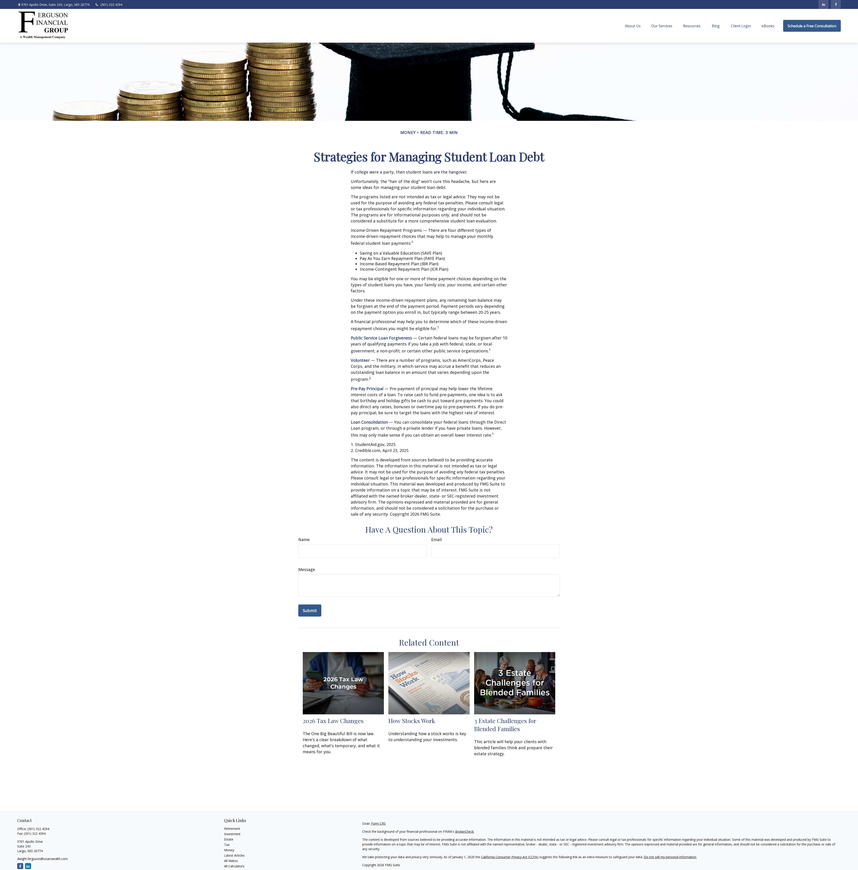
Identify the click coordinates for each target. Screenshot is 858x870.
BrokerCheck (464, 831)
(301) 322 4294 (111, 4)
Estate (228, 839)
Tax (226, 845)
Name (304, 539)
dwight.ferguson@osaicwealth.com (42, 859)
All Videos (231, 861)
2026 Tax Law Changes (333, 721)
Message (306, 569)
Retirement (232, 828)
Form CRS (378, 823)
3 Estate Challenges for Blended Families (505, 725)
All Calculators (234, 866)
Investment (232, 834)
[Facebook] (836, 4)
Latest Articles (234, 855)
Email (436, 539)
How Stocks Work (411, 721)
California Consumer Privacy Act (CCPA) (509, 857)
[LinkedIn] (823, 4)
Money (229, 850)
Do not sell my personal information (670, 857)
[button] (633, 26)
